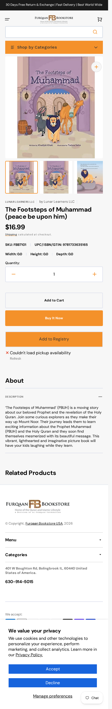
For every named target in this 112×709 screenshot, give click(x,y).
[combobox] (54, 32)
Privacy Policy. (29, 655)
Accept (53, 669)
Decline (53, 682)
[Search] (96, 32)
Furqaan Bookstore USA (44, 523)
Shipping (11, 229)
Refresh (15, 353)
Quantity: (12, 258)
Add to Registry (54, 333)
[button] (7, 19)
